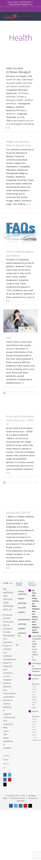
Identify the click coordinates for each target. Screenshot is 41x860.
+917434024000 (25, 2)
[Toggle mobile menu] (37, 16)
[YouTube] (9, 780)
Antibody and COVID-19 (18, 512)
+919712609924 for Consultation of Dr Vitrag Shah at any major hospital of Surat (35, 648)
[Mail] (5, 784)
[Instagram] (5, 780)
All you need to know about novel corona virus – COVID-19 (20, 420)
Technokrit (20, 801)
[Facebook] (5, 775)
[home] (8, 584)
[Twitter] (9, 775)
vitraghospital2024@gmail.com (20, 4)
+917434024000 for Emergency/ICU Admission (35, 667)
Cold (8, 337)
